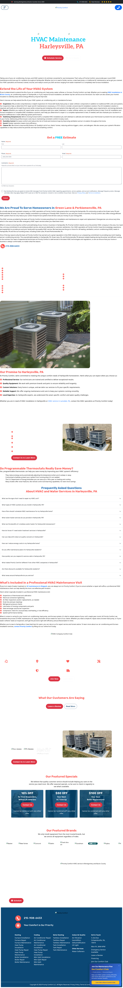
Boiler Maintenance (22, 962)
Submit (5, 198)
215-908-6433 (83, 2)
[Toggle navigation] (4, 7)
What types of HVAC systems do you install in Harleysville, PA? (23, 505)
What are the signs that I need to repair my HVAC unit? (20, 498)
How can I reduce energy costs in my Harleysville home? (21, 543)
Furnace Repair (20, 940)
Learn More (68, 679)
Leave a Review (54, 706)
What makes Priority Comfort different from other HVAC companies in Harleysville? (30, 562)
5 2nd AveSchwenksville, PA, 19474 (98, 940)
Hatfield (14, 895)
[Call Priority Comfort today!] (118, 7)
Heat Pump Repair (22, 950)
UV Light (75, 945)
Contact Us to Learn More (24, 458)
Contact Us (27, 805)
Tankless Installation (61, 938)
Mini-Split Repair (40, 960)
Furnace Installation (22, 938)
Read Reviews (95, 2)
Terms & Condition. (86, 985)
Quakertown (45, 891)
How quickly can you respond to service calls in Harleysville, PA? (23, 556)
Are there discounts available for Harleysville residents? (21, 569)
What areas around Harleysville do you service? (18, 575)
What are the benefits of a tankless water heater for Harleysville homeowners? (28, 524)
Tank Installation (59, 945)
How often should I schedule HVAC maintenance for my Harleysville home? (27, 511)
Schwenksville (16, 888)
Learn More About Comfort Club (105, 982)
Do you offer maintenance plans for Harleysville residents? (22, 550)
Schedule (17, 901)
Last (63, 144)
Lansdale (44, 888)
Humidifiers (76, 940)
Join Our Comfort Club (99, 961)
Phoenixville (31, 888)
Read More (70, 706)
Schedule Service (54, 58)
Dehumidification (78, 943)
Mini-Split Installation (42, 957)
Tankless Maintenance (61, 943)
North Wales (31, 895)
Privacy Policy (81, 193)
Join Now (54, 679)
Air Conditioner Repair (42, 938)
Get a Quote (73, 58)
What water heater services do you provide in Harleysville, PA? (23, 518)
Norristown (15, 891)
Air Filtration (77, 938)
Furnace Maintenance (23, 943)
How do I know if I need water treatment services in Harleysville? (24, 530)
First (2, 144)
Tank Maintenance (60, 950)
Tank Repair (57, 947)
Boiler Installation (21, 957)
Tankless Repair (59, 940)
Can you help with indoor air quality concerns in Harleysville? (22, 537)
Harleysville (30, 891)
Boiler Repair (20, 960)
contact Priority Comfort (23, 626)
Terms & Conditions (94, 193)
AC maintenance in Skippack (37, 586)
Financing (95, 958)
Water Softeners (78, 951)
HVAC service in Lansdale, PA (59, 401)
